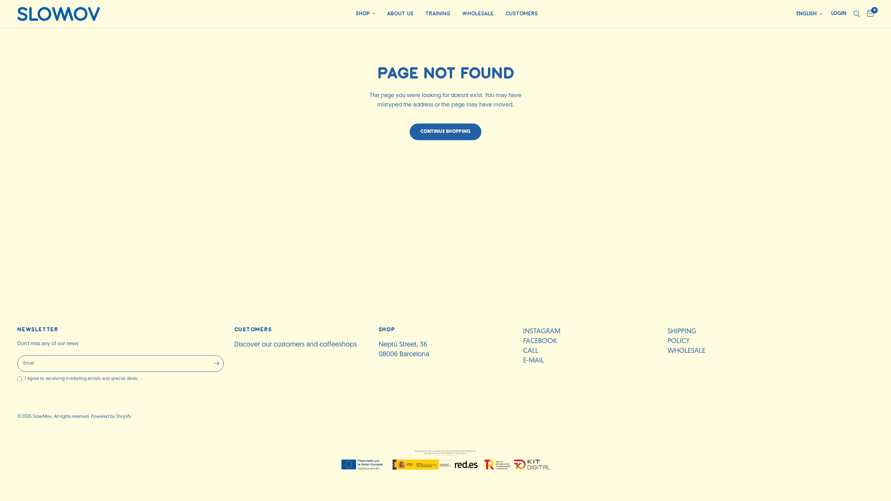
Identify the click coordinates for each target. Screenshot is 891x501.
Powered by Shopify (111, 416)
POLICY (679, 341)
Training (437, 13)
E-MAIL (533, 360)
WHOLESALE (686, 351)
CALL (530, 351)
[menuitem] (365, 14)
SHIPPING (682, 331)
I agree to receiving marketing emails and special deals (81, 378)
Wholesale (478, 13)
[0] (869, 14)
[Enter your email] (217, 363)
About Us (400, 13)
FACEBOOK (540, 341)
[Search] (857, 14)
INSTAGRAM (541, 331)
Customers (521, 13)
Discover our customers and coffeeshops (295, 344)
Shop (363, 13)
